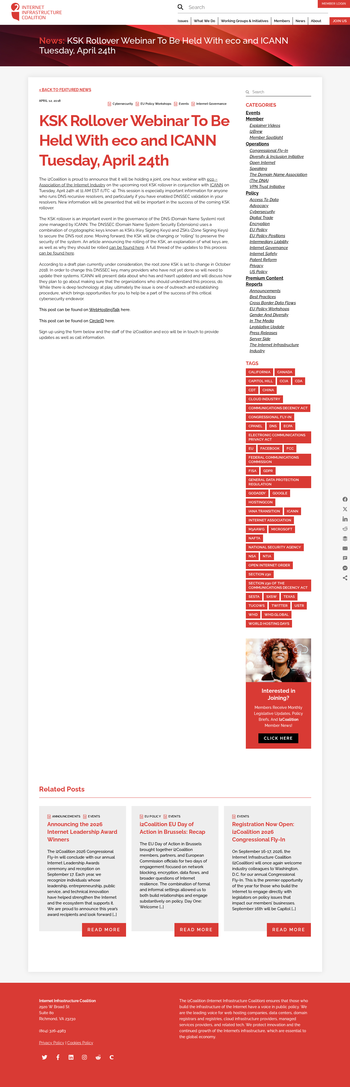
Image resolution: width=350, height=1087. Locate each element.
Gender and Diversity (269, 314)
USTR (299, 606)
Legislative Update (267, 326)
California (259, 372)
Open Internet (262, 162)
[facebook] (57, 1056)
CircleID (96, 320)
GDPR (268, 471)
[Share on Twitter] (345, 509)
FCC (290, 448)
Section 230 (260, 574)
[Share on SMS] (345, 558)
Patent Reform (263, 259)
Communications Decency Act (278, 408)
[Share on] (345, 588)
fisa (252, 471)
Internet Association (270, 520)
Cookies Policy (80, 1043)
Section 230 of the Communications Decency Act (278, 585)
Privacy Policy (51, 1043)
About (316, 21)
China (268, 390)
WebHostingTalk (104, 309)
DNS (273, 426)
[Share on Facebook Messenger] (345, 568)
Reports (254, 284)
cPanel (255, 426)
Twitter (280, 606)
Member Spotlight (266, 137)
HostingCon (261, 502)
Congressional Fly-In (269, 150)
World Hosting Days (269, 624)
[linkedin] (71, 1056)
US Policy (258, 271)
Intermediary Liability (269, 241)
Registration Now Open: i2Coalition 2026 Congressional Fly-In (263, 832)
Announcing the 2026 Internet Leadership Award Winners (82, 832)
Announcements (265, 290)
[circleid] (111, 1056)
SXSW (271, 597)
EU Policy (258, 229)
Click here (278, 738)
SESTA (254, 597)
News (300, 21)
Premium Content (264, 278)
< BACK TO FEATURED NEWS (65, 90)
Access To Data (264, 199)
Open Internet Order (269, 565)
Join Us (340, 21)
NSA (252, 556)
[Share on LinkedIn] (345, 519)
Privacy (256, 265)
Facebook (270, 448)
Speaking (258, 168)
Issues (183, 21)
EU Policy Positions (267, 235)
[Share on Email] (345, 548)
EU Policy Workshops (156, 104)
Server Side (260, 338)
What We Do (204, 21)
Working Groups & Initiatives (244, 21)
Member (255, 118)
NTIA (267, 556)
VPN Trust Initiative (267, 186)
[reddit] (98, 1056)
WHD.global (276, 615)
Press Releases (263, 332)
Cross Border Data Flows (273, 302)
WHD (253, 615)
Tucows (257, 606)
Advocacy (259, 205)
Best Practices (263, 296)
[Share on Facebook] (345, 499)
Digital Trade (261, 217)
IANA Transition (264, 511)
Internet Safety (263, 253)
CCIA (284, 381)
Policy (252, 193)
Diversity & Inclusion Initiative (277, 156)
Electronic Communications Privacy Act (277, 437)
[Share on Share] (345, 578)
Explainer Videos (265, 125)
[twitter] (44, 1056)
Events (184, 104)
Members (282, 21)
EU (251, 448)
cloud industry (264, 399)
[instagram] (84, 1056)
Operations (257, 144)
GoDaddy (257, 493)
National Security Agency (275, 547)
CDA (298, 381)
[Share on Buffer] (345, 539)
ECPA (288, 426)
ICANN (216, 185)
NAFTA (254, 538)
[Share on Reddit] (345, 529)
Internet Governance (211, 104)
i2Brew (256, 131)
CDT (252, 390)
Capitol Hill (261, 381)
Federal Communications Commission (274, 459)
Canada (284, 372)
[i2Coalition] (36, 13)
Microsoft (281, 529)
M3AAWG (256, 529)
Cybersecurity (123, 104)
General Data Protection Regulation (274, 482)
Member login (334, 3)
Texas (289, 597)
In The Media (262, 320)
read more (104, 929)
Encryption (260, 223)
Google (280, 493)
